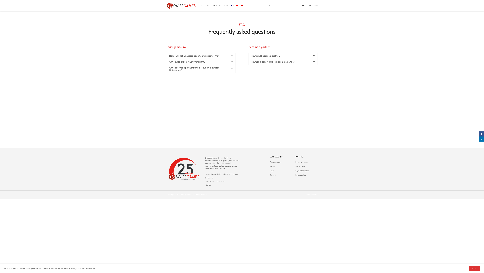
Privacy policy (300, 175)
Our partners (300, 166)
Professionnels (311, 194)
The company (275, 162)
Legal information (302, 171)
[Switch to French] (232, 5)
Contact (209, 185)
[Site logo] (181, 5)
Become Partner (301, 162)
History (272, 166)
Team (272, 171)
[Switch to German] (237, 5)
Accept (475, 268)
